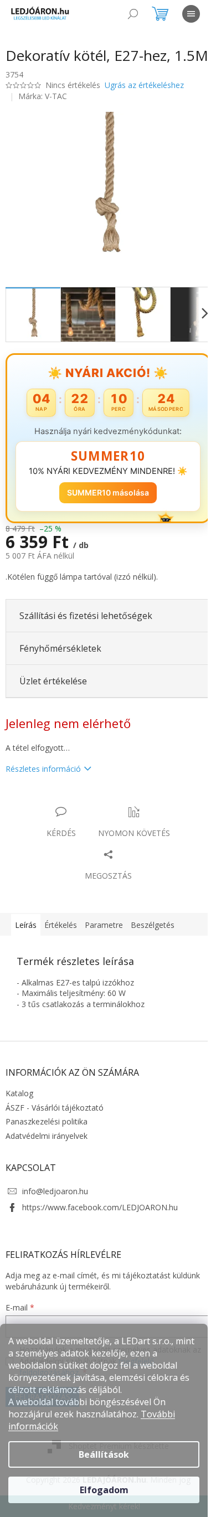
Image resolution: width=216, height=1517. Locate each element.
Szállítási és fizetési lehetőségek (85, 625)
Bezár (82, 810)
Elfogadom (104, 1490)
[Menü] (191, 14)
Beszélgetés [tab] (152, 934)
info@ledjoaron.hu (55, 1200)
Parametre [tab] (104, 934)
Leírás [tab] (26, 934)
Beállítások (104, 1454)
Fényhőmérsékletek (60, 658)
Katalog (19, 1103)
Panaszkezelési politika (47, 1131)
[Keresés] (133, 14)
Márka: (42, 112)
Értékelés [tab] (60, 934)
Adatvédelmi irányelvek (47, 1145)
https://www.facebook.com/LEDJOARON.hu (100, 1216)
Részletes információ (43, 778)
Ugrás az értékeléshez (144, 101)
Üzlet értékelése (53, 690)
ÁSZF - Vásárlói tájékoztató (55, 1117)
